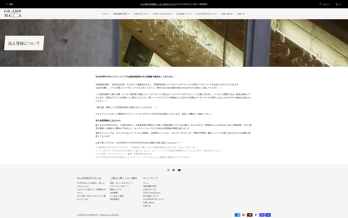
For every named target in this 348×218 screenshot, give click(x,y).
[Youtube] (179, 170)
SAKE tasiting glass (162, 14)
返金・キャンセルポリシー (121, 183)
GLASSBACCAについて (206, 14)
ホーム (106, 14)
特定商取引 (115, 199)
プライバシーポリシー (119, 186)
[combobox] (60, 4)
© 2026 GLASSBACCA (88, 215)
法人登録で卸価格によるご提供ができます (159, 4)
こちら (113, 120)
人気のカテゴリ (140, 14)
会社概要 (114, 192)
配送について (116, 189)
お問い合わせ (227, 14)
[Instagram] (168, 170)
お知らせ (241, 14)
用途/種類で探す (120, 14)
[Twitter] (173, 170)
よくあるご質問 (116, 196)
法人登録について (184, 14)
